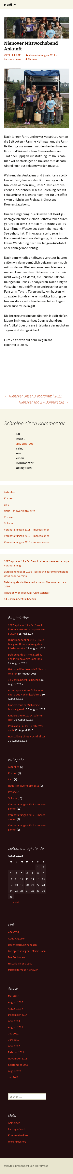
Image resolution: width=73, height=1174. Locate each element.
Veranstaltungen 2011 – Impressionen (26, 529)
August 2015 (15, 1008)
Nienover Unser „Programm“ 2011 (33, 395)
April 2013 (14, 1021)
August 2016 (15, 1002)
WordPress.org (17, 1141)
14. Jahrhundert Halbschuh (20, 599)
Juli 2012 (13, 1033)
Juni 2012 (13, 1040)
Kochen (8, 498)
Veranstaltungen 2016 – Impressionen (26, 542)
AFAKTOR (13, 932)
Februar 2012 (16, 1052)
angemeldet (24, 443)
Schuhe (8, 523)
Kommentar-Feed (18, 1135)
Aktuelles (9, 492)
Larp (6, 504)
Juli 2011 (13, 1077)
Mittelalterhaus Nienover (23, 970)
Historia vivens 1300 (20, 963)
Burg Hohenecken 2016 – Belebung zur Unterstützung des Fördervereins (26, 644)
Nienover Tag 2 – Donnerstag (44, 402)
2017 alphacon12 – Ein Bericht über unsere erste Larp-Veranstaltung (26, 629)
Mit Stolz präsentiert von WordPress (26, 1166)
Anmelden (14, 1123)
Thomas (33, 59)
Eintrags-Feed (16, 1129)
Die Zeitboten (16, 957)
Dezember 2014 (17, 1015)
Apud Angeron (16, 938)
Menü (8, 4)
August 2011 (15, 1071)
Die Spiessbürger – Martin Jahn (27, 951)
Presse (8, 517)
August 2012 (15, 1027)
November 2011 (17, 1058)
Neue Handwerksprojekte (19, 511)
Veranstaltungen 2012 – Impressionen (26, 536)
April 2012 (14, 1046)
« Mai (16, 902)
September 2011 (18, 1065)
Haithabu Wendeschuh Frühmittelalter (26, 592)
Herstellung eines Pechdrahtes (27, 736)
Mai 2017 (13, 996)
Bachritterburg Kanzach (22, 945)
